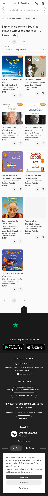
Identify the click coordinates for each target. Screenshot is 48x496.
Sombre (32, 448)
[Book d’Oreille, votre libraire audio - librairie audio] (19, 3)
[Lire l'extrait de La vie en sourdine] (37, 189)
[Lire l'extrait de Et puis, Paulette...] (14, 189)
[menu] (4, 4)
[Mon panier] (37, 4)
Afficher (8, 47)
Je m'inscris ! (24, 418)
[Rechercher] (5, 10)
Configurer (24, 488)
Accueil (5, 18)
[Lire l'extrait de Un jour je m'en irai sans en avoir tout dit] (37, 143)
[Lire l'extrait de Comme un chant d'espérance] (14, 143)
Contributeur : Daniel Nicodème (23, 18)
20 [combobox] (6, 49)
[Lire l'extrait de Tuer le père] (37, 237)
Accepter (24, 477)
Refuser (24, 482)
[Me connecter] (43, 4)
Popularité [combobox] (21, 49)
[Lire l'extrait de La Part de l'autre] (37, 93)
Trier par (19, 47)
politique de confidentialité (19, 472)
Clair (17, 448)
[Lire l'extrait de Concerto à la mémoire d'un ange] (14, 289)
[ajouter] (20, 95)
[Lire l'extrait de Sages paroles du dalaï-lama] (14, 241)
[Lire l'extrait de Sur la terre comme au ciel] (14, 95)
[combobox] (24, 10)
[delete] (24, 309)
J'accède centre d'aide (24, 395)
